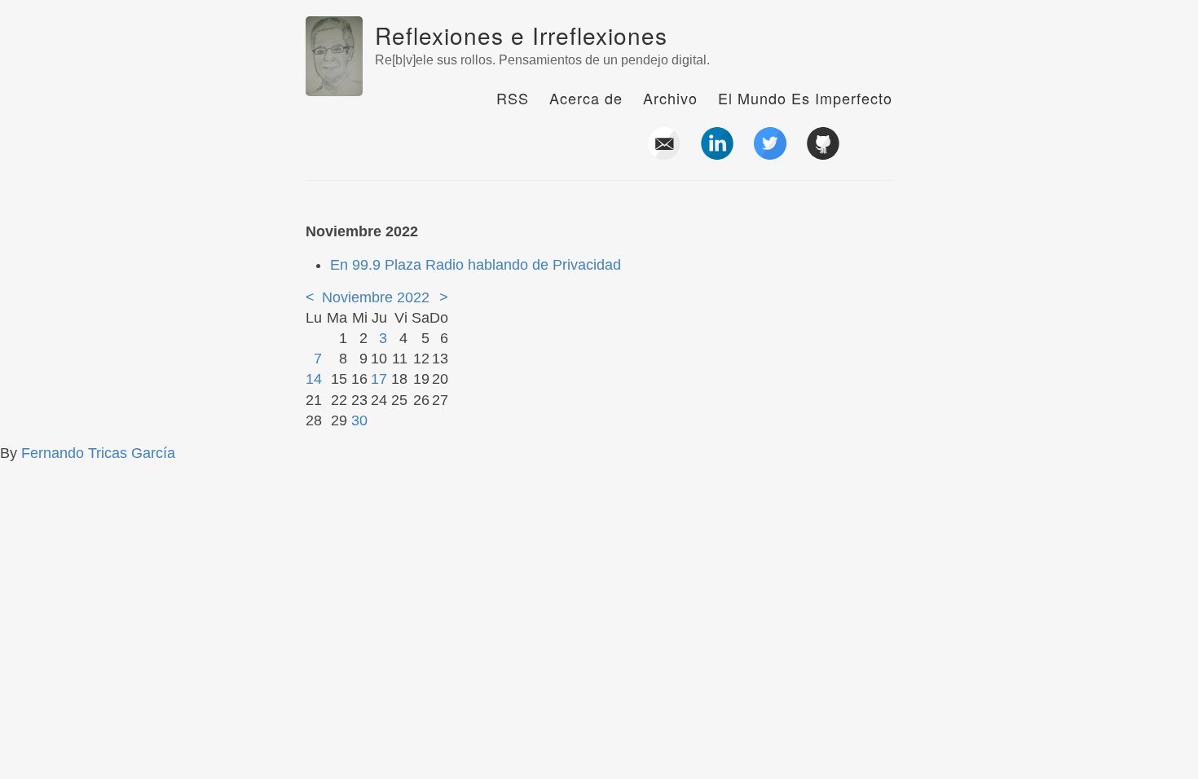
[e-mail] (664, 153)
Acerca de (586, 97)
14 (314, 379)
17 (379, 379)
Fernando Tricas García (98, 453)
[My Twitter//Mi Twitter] (770, 153)
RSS (512, 97)
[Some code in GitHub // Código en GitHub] (823, 153)
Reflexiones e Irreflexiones (521, 35)
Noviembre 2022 (375, 297)
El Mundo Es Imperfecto (805, 97)
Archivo (670, 97)
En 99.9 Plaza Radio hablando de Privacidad (475, 265)
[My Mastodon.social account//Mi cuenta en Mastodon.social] (876, 153)
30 (359, 420)
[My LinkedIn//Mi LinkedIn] (717, 153)
